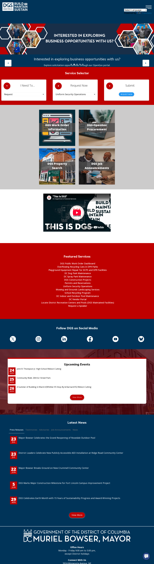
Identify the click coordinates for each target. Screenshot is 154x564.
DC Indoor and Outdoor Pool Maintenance (77, 296)
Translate (147, 13)
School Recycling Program (78, 292)
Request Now (126, 94)
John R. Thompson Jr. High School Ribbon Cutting (39, 369)
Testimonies (31, 429)
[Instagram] (38, 339)
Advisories (44, 429)
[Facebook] (90, 339)
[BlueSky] (141, 339)
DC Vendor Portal (77, 299)
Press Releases (16, 429)
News (75, 429)
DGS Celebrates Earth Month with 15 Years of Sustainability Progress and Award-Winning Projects (69, 498)
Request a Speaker (77, 305)
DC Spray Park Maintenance (78, 276)
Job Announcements (61, 429)
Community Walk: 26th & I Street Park (34, 378)
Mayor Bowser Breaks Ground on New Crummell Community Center (54, 467)
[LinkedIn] (64, 339)
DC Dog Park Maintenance (77, 273)
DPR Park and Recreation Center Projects (77, 59)
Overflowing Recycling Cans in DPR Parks (77, 266)
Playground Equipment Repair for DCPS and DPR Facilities (77, 270)
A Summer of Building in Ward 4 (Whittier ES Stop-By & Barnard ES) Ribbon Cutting (54, 387)
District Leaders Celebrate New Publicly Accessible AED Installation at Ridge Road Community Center (71, 452)
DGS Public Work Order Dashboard (77, 263)
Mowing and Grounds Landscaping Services (77, 289)
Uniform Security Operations (77, 286)
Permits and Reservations (78, 283)
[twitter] (13, 339)
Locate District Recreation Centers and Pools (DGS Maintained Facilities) (77, 302)
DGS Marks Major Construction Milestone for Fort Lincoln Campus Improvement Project (64, 483)
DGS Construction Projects (77, 279)
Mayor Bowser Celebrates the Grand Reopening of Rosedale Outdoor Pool (57, 437)
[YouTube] (115, 339)
